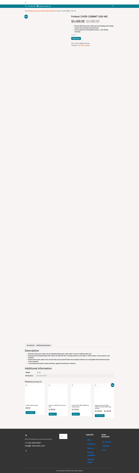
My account (107, 442)
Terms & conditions (91, 453)
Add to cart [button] (52, 414)
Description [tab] (30, 345)
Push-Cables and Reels (49, 11)
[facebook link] (113, 6)
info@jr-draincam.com (45, 6)
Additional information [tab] (43, 345)
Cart (104, 450)
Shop (26, 11)
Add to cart (76, 38)
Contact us (91, 444)
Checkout (106, 446)
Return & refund (90, 460)
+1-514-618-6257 (31, 6)
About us (90, 448)
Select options (30, 412)
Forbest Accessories (35, 11)
